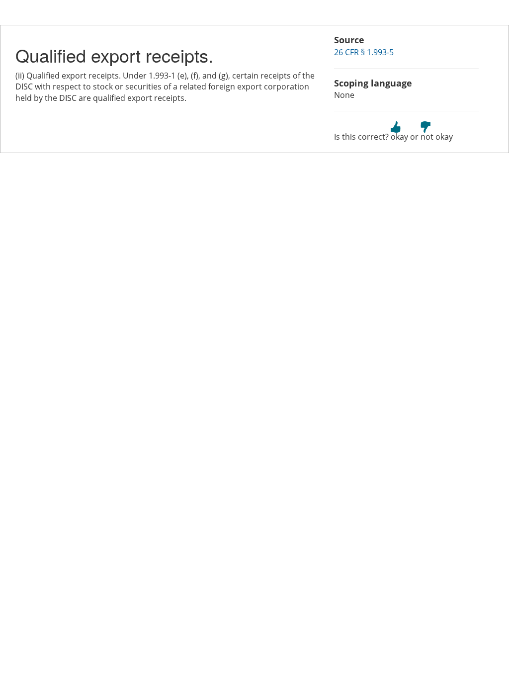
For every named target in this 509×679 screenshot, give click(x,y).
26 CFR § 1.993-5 (364, 52)
